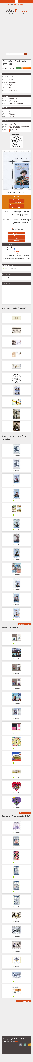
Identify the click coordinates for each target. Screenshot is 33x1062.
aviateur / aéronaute (15, 126)
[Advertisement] (16, 32)
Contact (8, 1038)
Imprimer (17, 240)
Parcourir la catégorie (24, 1001)
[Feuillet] (16, 366)
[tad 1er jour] (16, 378)
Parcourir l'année (25, 812)
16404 (12, 4)
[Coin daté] (16, 390)
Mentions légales (6, 1039)
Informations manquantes (17, 204)
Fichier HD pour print (9, 279)
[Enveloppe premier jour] (16, 354)
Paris (11, 130)
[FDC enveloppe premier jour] (16, 342)
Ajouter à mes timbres (10, 268)
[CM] (16, 402)
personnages (25, 126)
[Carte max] (16, 330)
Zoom (17, 238)
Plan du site (14, 1039)
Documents (17, 233)
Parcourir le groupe (25, 624)
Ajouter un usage (17, 202)
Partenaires (14, 1038)
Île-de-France (13, 129)
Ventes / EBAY (7, 247)
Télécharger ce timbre (9, 277)
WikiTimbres (18, 1041)
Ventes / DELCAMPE (9, 249)
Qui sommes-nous (22, 1038)
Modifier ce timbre (17, 199)
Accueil (3, 57)
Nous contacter (17, 207)
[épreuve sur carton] (16, 318)
